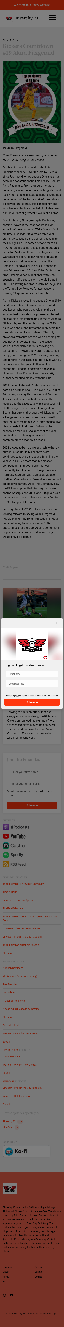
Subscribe (32, 702)
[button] (56, 623)
